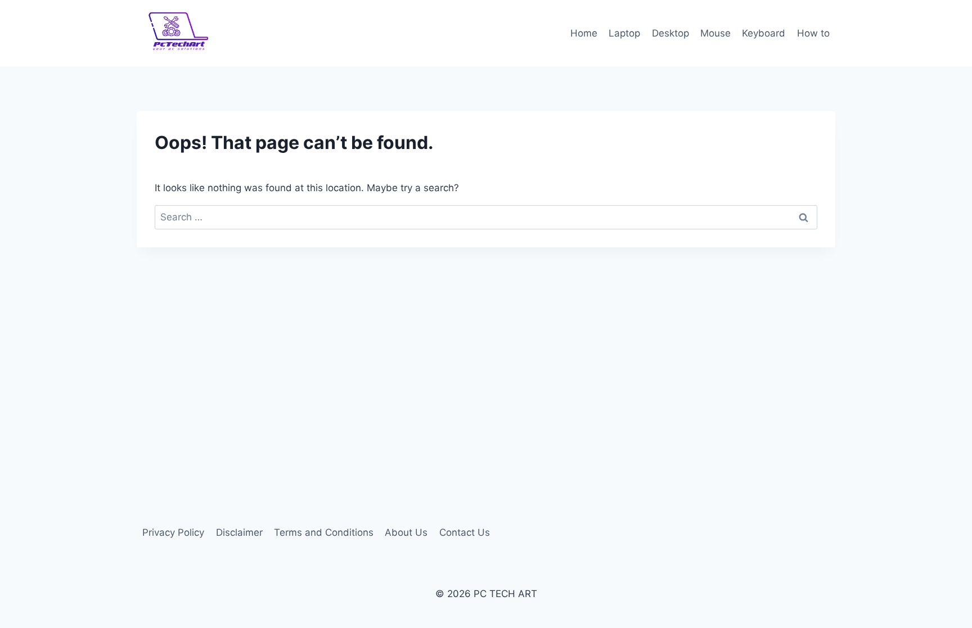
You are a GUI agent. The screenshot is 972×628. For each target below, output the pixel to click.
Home (583, 33)
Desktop (670, 33)
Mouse (715, 33)
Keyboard (763, 33)
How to (813, 33)
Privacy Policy (173, 532)
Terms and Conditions (324, 532)
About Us (406, 532)
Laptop (624, 33)
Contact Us (464, 532)
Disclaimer (239, 532)
